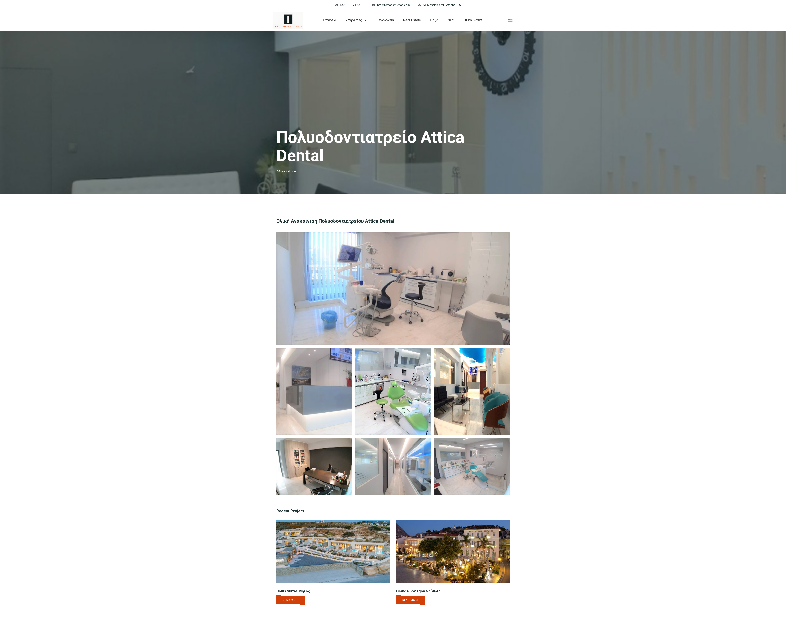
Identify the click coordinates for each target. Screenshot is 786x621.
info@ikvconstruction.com (393, 5)
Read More (291, 600)
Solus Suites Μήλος (293, 591)
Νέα (450, 20)
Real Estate (412, 20)
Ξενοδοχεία (385, 20)
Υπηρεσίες (353, 20)
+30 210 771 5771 (352, 5)
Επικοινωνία (472, 20)
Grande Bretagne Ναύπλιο (418, 591)
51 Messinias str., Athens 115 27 (444, 5)
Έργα (434, 20)
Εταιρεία (329, 20)
